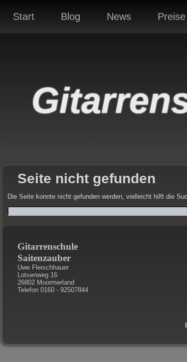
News (119, 16)
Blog (70, 16)
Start (23, 16)
